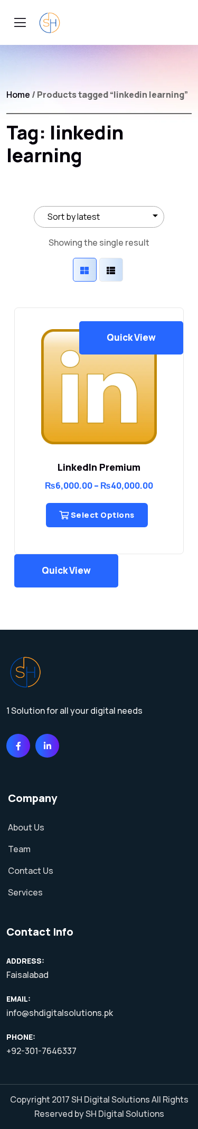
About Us (26, 827)
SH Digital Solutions (110, 1099)
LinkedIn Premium (99, 467)
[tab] (85, 270)
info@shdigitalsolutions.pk (59, 1013)
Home (18, 94)
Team (19, 849)
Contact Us (30, 870)
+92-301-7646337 (41, 1051)
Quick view (131, 337)
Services (25, 892)
